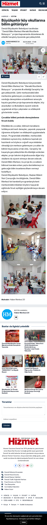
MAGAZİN (39, 498)
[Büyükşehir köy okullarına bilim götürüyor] (23, 60)
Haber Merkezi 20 (21, 313)
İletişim (13, 504)
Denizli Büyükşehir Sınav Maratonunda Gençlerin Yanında (11, 345)
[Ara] (40, 4)
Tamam (23, 522)
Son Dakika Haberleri (11, 487)
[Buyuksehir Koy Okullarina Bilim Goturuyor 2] (23, 211)
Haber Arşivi (8, 489)
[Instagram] (23, 465)
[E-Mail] (16, 317)
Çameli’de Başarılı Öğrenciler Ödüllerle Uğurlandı (32, 370)
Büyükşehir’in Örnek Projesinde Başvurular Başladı (10, 391)
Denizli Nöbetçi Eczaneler (13, 472)
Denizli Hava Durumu (11, 475)
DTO (17, 500)
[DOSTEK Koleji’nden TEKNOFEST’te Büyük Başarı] (12, 361)
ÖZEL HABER (8, 500)
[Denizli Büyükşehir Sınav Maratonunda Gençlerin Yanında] (12, 336)
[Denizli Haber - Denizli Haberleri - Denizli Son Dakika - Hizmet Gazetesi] (10, 3)
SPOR (30, 498)
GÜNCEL (5, 10)
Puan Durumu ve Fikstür (12, 482)
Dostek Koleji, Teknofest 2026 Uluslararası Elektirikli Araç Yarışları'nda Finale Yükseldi (33, 347)
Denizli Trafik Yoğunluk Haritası (15, 479)
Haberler (4, 16)
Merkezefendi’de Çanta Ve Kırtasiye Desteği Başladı (33, 391)
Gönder (6, 425)
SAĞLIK (33, 10)
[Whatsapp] (31, 465)
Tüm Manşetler (9, 484)
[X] (19, 465)
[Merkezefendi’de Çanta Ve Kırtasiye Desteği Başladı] (34, 382)
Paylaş (6, 76)
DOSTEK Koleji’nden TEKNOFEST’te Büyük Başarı (10, 370)
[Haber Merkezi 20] (7, 314)
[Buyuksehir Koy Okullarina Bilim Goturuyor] (23, 278)
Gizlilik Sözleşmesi (26, 504)
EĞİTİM (13, 16)
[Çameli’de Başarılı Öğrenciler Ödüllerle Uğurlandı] (34, 361)
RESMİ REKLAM (28, 500)
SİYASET (23, 10)
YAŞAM (14, 10)
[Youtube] (27, 465)
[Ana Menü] (44, 4)
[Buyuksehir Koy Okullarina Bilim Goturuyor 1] (23, 244)
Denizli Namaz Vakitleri (12, 477)
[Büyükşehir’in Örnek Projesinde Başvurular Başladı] (12, 382)
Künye (6, 504)
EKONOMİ (7, 498)
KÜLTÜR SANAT (19, 498)
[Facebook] (15, 465)
